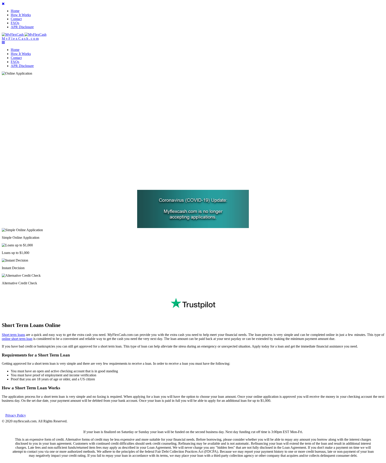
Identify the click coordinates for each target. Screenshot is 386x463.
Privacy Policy (15, 415)
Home (15, 11)
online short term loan (17, 339)
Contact (16, 19)
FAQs (15, 23)
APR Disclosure (22, 27)
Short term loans (13, 335)
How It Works (21, 15)
